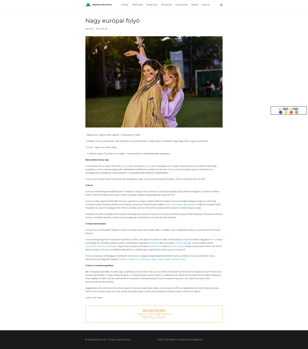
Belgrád (190, 204)
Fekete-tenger (177, 246)
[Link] (88, 5)
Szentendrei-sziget (148, 259)
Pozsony (169, 204)
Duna (147, 166)
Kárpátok (154, 243)
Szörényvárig (181, 243)
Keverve (89, 29)
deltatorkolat (157, 246)
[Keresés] (221, 5)
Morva (214, 239)
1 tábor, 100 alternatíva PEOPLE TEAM (154, 314)
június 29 (125, 166)
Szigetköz (133, 259)
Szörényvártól (92, 246)
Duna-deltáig (107, 246)
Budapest (178, 204)
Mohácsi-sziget (179, 259)
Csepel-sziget (164, 259)
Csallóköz (123, 259)
